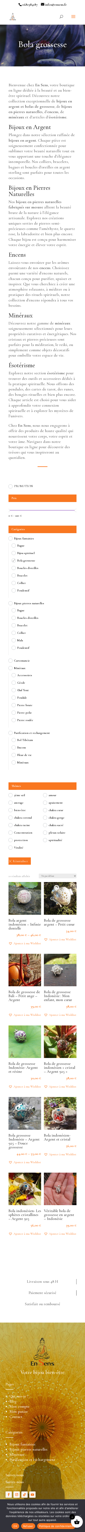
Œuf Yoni (22, 690)
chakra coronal (23, 817)
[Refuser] (80, 1516)
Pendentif (23, 590)
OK (15, 1526)
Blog (13, 1401)
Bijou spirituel (26, 553)
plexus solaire (57, 832)
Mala (20, 640)
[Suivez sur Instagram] (16, 1494)
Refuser (28, 1526)
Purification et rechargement (32, 733)
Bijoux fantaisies (24, 538)
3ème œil (19, 795)
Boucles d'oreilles (27, 568)
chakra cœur (56, 810)
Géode (21, 682)
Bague (21, 545)
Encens (21, 747)
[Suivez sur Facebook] (9, 1494)
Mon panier (18, 1411)
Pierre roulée (25, 720)
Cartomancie (22, 660)
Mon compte (19, 1406)
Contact (15, 1416)
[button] (24, 943)
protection (21, 840)
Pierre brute (24, 705)
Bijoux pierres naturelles (29, 603)
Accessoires (24, 675)
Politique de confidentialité (56, 1526)
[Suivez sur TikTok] (24, 1494)
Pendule (22, 697)
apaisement (56, 802)
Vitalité (18, 847)
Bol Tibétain (25, 740)
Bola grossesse (26, 560)
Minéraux (20, 668)
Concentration (23, 832)
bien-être (20, 810)
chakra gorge (56, 817)
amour (52, 795)
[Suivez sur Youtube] (32, 1494)
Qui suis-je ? (18, 1396)
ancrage (19, 802)
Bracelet (22, 575)
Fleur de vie (24, 755)
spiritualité (55, 840)
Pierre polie (24, 712)
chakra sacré (56, 825)
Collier (21, 583)
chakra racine (22, 825)
